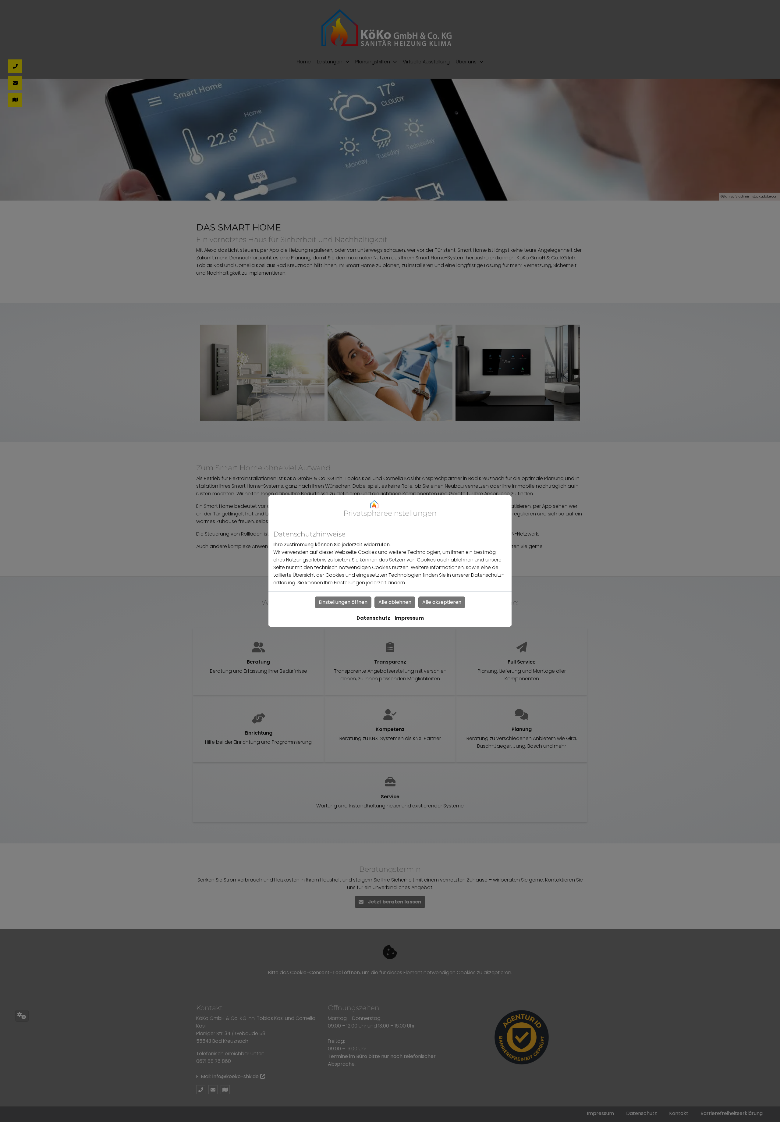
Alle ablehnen (394, 602)
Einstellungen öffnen (343, 602)
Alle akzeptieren (441, 602)
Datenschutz (373, 618)
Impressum (409, 618)
